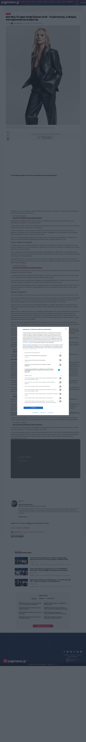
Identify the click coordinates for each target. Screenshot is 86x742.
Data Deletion (35, 412)
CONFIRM (33, 407)
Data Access (43, 412)
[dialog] (43, 371)
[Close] (66, 329)
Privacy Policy (51, 412)
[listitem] (43, 352)
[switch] (59, 355)
